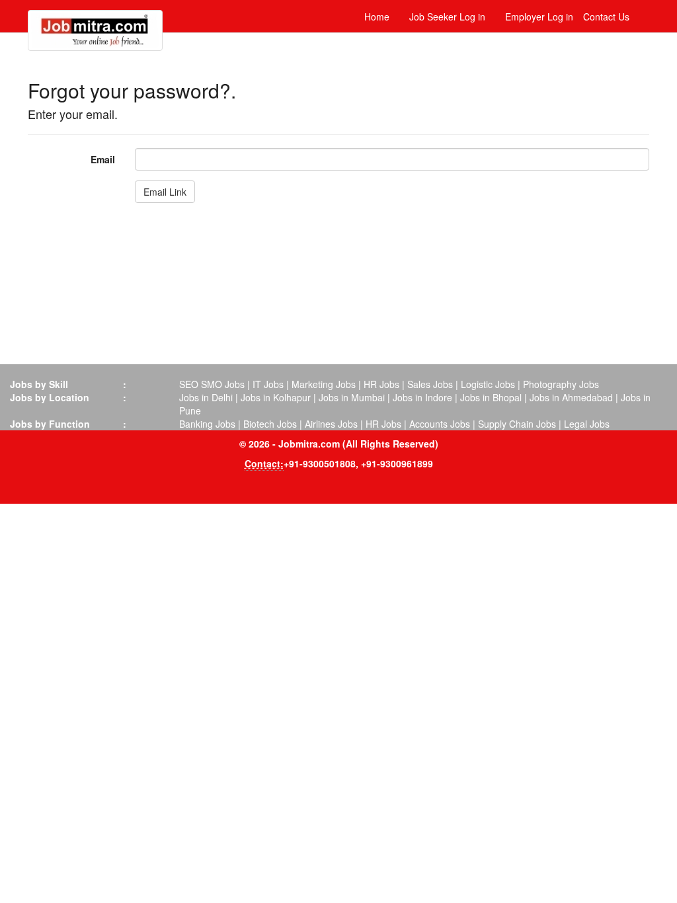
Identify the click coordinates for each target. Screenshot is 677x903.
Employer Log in (539, 16)
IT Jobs (268, 384)
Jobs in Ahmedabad (571, 397)
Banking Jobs (207, 423)
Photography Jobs (561, 384)
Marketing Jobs (324, 384)
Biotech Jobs (270, 423)
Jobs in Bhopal (491, 397)
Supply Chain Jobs (517, 423)
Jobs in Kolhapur (276, 397)
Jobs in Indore (422, 397)
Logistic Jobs (488, 384)
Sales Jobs (430, 384)
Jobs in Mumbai (352, 397)
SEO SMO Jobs (212, 384)
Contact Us (606, 16)
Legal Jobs (587, 423)
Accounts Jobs (439, 423)
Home (376, 16)
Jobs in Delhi (206, 397)
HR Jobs (381, 384)
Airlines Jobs (331, 423)
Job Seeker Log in (447, 16)
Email (103, 159)
